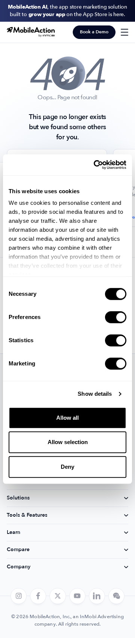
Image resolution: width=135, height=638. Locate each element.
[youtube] (77, 596)
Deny (67, 467)
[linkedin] (97, 596)
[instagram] (18, 596)
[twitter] (58, 596)
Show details (95, 394)
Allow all (67, 417)
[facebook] (38, 596)
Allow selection (68, 442)
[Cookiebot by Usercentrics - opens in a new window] (95, 165)
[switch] (115, 317)
